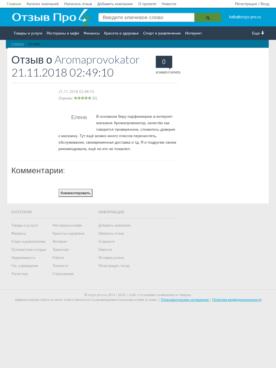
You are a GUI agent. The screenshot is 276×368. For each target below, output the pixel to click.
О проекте (147, 4)
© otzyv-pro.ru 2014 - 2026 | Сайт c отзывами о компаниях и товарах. (138, 295)
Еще (256, 33)
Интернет (193, 33)
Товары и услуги (27, 33)
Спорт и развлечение (162, 33)
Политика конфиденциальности (236, 300)
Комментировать (75, 193)
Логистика (19, 274)
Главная (14, 4)
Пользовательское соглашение (185, 300)
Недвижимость (23, 258)
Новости (169, 4)
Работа (58, 258)
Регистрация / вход (113, 266)
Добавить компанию (115, 4)
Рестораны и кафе (63, 33)
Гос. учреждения (24, 266)
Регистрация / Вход (252, 4)
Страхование (63, 274)
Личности (60, 266)
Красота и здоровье (121, 33)
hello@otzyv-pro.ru (245, 17)
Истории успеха (111, 258)
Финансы (92, 33)
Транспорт (61, 250)
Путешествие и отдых (28, 250)
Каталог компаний (43, 4)
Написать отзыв (78, 4)
